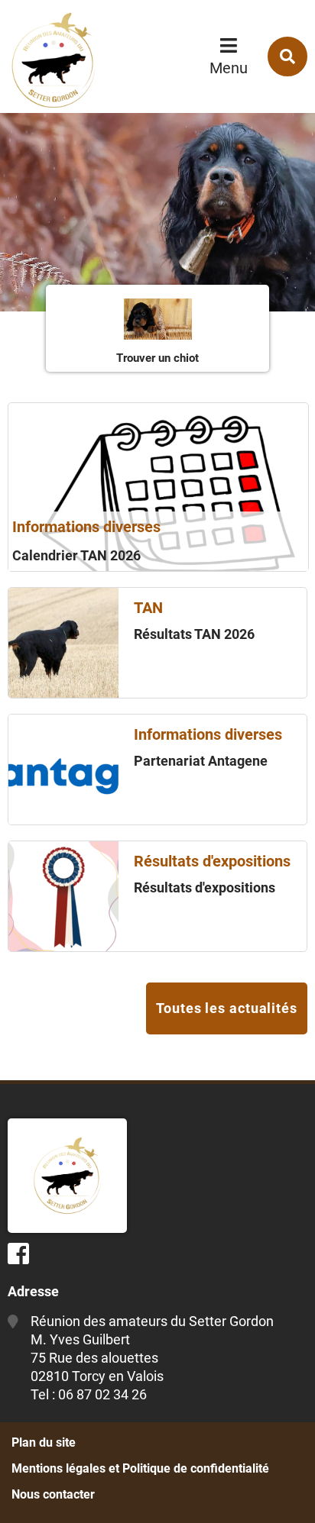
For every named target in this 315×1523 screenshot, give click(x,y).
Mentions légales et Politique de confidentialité (140, 1468)
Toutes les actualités (226, 1008)
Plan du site (43, 1442)
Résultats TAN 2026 (194, 634)
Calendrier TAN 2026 (76, 555)
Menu (228, 68)
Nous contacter (53, 1494)
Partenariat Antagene (201, 761)
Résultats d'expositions (204, 887)
